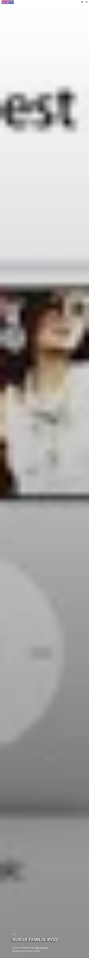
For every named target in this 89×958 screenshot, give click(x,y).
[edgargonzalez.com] (8, 2)
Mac (14, 934)
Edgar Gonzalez (42, 947)
